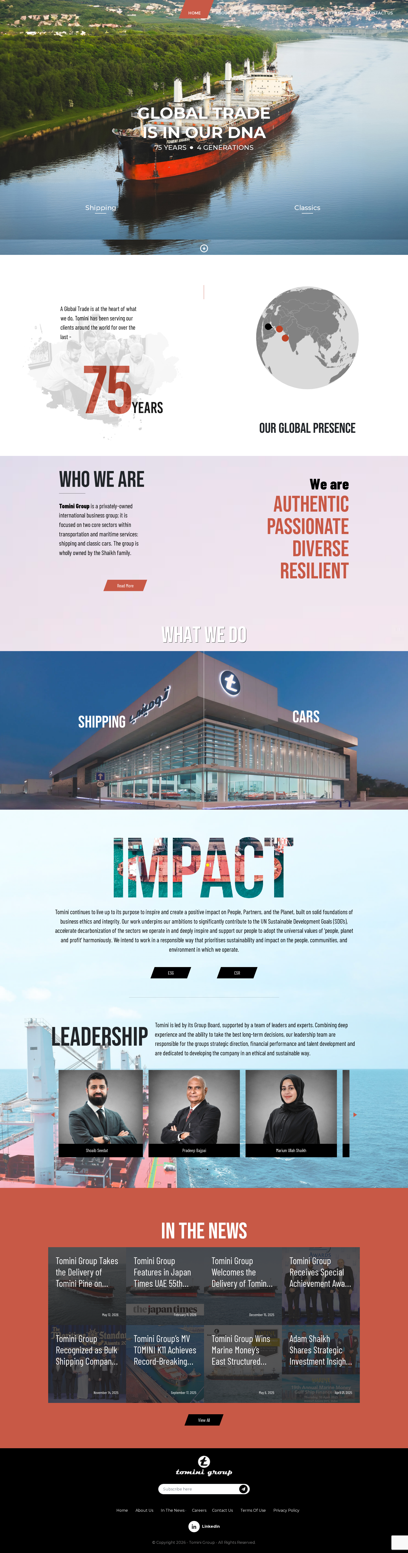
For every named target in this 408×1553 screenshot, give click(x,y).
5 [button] (200, 1169)
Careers (199, 1510)
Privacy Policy (286, 1510)
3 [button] (186, 1169)
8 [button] (221, 1169)
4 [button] (193, 1169)
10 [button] (236, 1169)
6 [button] (207, 1169)
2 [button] (179, 1169)
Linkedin (211, 1526)
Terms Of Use (253, 1510)
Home (122, 1510)
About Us (144, 1510)
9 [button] (228, 1169)
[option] (171, 972)
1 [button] (172, 1169)
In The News (172, 1510)
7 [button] (214, 1169)
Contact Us (222, 1510)
